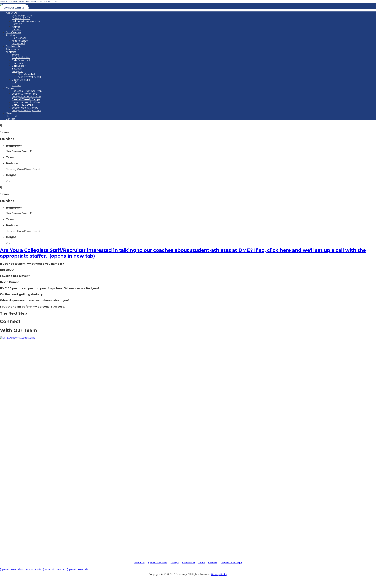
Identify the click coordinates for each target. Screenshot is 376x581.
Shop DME (12, 116)
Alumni (16, 26)
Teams (15, 54)
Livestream (188, 562)
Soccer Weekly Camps (25, 107)
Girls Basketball (21, 60)
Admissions (12, 49)
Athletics (11, 52)
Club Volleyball (27, 74)
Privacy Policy (219, 574)
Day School (18, 43)
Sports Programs (157, 562)
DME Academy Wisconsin (26, 21)
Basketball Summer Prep (27, 91)
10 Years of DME (21, 18)
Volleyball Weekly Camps (26, 110)
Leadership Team (22, 15)
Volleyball (17, 71)
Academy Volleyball (29, 77)
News (9, 113)
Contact (10, 118)
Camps (10, 88)
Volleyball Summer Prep (26, 96)
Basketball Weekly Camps (27, 102)
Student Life (13, 46)
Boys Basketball (21, 57)
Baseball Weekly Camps (26, 99)
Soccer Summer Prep (24, 93)
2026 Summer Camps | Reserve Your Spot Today (29, 1)
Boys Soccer (19, 63)
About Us (11, 12)
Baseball (17, 68)
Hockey (16, 85)
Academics (12, 35)
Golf (14, 82)
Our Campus (13, 32)
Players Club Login (231, 562)
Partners (17, 24)
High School (19, 38)
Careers (16, 29)
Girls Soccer (19, 65)
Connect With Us (14, 7)
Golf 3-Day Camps (22, 105)
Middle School (20, 40)
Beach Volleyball (21, 79)
